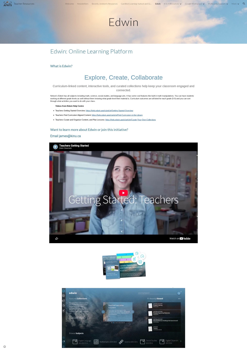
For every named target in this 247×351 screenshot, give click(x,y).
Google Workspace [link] (193, 3)
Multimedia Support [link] (217, 3)
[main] (123, 21)
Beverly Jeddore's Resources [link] (105, 3)
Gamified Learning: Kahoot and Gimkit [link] (136, 3)
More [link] (234, 3)
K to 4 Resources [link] (171, 3)
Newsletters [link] (82, 3)
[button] (244, 4)
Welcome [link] (69, 3)
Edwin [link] (158, 3)
